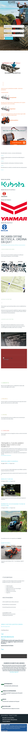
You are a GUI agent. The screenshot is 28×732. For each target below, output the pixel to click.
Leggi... (2, 649)
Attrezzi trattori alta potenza (9, 719)
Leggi (2, 634)
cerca (2, 165)
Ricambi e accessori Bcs (8, 717)
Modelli (8, 463)
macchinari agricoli (14, 672)
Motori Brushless (7, 637)
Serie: (5, 28)
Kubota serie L (6, 543)
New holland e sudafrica (9, 461)
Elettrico (3, 639)
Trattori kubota (6, 721)
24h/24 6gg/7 (6, 359)
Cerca (2, 155)
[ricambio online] (14, 136)
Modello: (6, 33)
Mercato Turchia (7, 479)
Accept (6, 730)
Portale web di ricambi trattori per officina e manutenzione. (13, 245)
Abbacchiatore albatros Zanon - (12, 624)
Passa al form (9, 38)
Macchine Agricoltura (5, 626)
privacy (2, 730)
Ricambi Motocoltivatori (6, 455)
